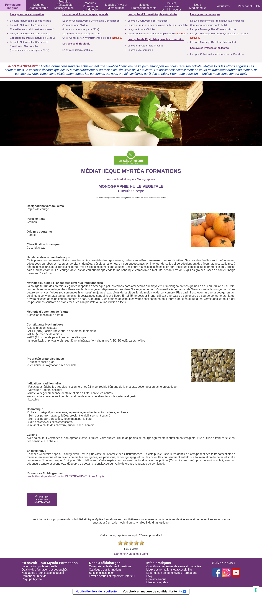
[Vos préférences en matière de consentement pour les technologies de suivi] (255, 589)
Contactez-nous (156, 579)
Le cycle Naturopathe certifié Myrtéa (30, 20)
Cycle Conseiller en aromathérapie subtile (157, 33)
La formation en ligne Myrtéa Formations (171, 572)
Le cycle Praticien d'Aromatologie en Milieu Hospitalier (158, 25)
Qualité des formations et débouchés (45, 569)
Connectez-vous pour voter (131, 553)
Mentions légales (157, 582)
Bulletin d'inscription (101, 572)
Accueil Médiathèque (120, 179)
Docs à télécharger (104, 563)
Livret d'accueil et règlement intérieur (112, 575)
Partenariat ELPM (249, 6)
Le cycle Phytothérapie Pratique (145, 45)
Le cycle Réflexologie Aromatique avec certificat (217, 20)
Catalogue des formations (105, 569)
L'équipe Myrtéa (32, 579)
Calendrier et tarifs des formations (110, 566)
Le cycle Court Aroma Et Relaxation (148, 20)
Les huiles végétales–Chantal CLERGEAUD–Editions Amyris (65, 476)
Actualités (223, 6)
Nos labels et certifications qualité (43, 572)
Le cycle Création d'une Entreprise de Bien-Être (217, 54)
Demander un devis (34, 575)
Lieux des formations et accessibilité (169, 569)
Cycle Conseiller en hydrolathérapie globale (92, 37)
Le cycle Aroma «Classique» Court (81, 33)
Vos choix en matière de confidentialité (150, 591)
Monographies (146, 179)
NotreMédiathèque (197, 6)
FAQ (149, 575)
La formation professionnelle (39, 566)
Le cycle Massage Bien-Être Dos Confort (213, 42)
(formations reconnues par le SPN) (29, 50)
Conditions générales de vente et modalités (173, 566)
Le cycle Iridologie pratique (77, 49)
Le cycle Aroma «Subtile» (142, 29)
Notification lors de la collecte (96, 591)
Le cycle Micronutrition (140, 49)
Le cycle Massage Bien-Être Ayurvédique (213, 29)
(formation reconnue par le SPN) (80, 29)
